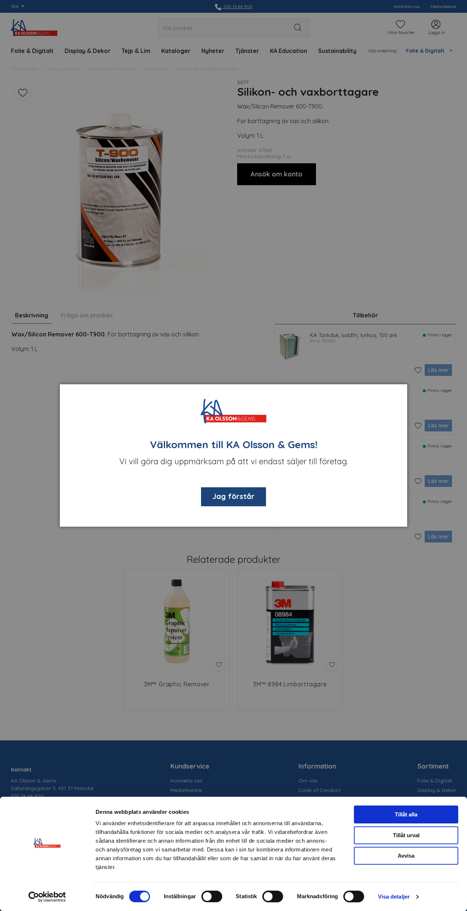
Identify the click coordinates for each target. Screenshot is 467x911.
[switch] (211, 896)
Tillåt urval (406, 835)
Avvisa (406, 856)
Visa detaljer (394, 896)
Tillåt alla (406, 814)
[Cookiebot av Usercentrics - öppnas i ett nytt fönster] (47, 896)
